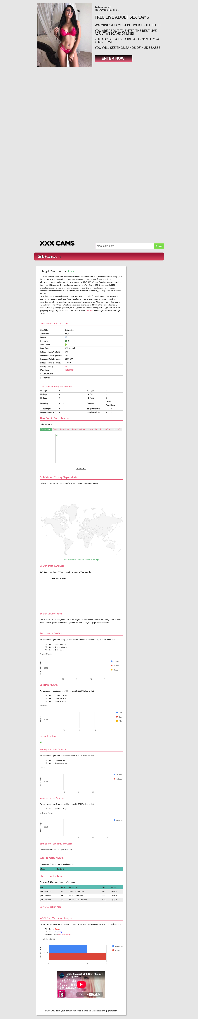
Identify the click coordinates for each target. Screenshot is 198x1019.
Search (159, 246)
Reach (55, 429)
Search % (117, 429)
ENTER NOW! (113, 58)
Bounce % (92, 429)
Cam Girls (89, 310)
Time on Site (105, 429)
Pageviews (64, 429)
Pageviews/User (78, 429)
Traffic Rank (46, 429)
